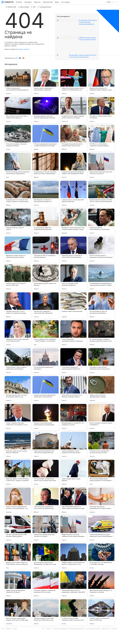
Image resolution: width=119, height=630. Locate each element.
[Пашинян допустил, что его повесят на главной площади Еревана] (18, 305)
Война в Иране (24, 7)
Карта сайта (114, 628)
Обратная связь (106, 628)
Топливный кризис (45, 7)
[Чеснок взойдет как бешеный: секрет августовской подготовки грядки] (45, 473)
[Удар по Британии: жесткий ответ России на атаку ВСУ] (101, 166)
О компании (8, 628)
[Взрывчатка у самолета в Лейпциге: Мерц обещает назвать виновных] (101, 82)
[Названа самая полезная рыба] (73, 305)
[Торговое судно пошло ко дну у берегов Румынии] (18, 445)
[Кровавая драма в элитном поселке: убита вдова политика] (45, 110)
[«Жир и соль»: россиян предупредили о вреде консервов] (101, 389)
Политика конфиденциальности (77, 628)
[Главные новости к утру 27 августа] (18, 222)
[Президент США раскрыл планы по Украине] (101, 110)
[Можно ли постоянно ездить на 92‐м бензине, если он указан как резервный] (18, 557)
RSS (43, 628)
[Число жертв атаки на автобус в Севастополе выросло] (18, 110)
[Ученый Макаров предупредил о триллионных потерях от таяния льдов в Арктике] (101, 277)
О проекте (48, 628)
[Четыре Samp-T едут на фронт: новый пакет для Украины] (18, 361)
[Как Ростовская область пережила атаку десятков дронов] (101, 250)
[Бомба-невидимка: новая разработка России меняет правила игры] (73, 445)
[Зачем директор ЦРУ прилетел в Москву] (45, 277)
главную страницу (23, 49)
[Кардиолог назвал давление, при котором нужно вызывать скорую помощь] (73, 222)
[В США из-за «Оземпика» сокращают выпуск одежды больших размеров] (101, 138)
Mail (3, 628)
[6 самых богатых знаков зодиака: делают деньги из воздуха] (73, 110)
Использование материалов (93, 628)
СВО (34, 7)
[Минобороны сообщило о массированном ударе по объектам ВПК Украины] (45, 194)
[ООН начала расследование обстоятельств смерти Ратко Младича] (45, 501)
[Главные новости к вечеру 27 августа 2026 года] (18, 277)
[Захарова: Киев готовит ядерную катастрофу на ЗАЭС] (18, 333)
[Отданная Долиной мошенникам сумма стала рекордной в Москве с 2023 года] (73, 166)
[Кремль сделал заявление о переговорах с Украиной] (45, 82)
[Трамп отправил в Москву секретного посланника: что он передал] (18, 417)
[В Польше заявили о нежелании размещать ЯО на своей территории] (45, 584)
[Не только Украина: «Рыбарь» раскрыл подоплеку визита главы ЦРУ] (101, 333)
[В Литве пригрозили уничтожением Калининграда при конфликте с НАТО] (18, 82)
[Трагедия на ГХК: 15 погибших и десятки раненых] (45, 250)
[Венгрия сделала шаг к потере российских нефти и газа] (18, 389)
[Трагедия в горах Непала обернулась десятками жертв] (101, 361)
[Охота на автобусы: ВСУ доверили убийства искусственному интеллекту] (73, 277)
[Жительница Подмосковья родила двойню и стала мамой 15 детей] (101, 473)
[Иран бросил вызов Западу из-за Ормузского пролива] (101, 584)
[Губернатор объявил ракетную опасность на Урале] (45, 529)
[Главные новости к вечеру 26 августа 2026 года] (101, 612)
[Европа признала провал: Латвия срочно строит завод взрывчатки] (101, 194)
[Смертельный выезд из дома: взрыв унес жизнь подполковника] (101, 529)
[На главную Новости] (8, 2)
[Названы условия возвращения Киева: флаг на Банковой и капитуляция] (45, 389)
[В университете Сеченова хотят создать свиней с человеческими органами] (18, 194)
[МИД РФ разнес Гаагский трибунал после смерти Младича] (73, 529)
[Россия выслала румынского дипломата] (45, 361)
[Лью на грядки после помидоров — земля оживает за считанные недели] (45, 333)
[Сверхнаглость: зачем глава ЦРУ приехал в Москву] (73, 194)
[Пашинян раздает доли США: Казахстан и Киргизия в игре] (45, 612)
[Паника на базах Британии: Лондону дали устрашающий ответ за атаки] (45, 417)
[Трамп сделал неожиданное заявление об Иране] (18, 584)
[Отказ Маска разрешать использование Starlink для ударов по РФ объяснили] (73, 361)
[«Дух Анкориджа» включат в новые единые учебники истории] (73, 501)
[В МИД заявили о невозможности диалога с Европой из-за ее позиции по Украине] (73, 557)
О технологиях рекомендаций (60, 628)
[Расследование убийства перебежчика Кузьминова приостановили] (45, 222)
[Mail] (2, 2)
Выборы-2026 (12, 7)
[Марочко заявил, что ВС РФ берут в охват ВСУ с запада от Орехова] (18, 473)
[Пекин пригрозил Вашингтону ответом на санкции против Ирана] (45, 445)
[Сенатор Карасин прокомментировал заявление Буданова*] (73, 333)
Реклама (15, 628)
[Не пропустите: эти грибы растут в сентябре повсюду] (101, 557)
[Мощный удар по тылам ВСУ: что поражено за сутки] (73, 417)
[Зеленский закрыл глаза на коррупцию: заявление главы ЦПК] (73, 584)
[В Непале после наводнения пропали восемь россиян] (101, 445)
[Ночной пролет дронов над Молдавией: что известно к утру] (45, 557)
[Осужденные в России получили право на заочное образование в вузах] (45, 166)
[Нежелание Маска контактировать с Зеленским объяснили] (101, 222)
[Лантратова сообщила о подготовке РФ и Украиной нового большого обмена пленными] (45, 305)
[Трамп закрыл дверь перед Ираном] (73, 473)
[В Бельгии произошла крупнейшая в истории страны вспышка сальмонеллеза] (101, 501)
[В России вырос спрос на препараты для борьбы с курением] (101, 305)
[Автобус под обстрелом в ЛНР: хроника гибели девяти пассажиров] (18, 529)
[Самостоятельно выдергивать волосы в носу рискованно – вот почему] (18, 501)
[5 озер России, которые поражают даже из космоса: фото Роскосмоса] (73, 612)
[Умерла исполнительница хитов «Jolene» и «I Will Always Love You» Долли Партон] (73, 82)
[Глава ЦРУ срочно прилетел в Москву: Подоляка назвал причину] (73, 389)
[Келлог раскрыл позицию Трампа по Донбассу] (101, 417)
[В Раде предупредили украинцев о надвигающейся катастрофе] (45, 138)
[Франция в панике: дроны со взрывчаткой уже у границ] (18, 250)
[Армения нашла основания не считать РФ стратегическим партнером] (73, 250)
